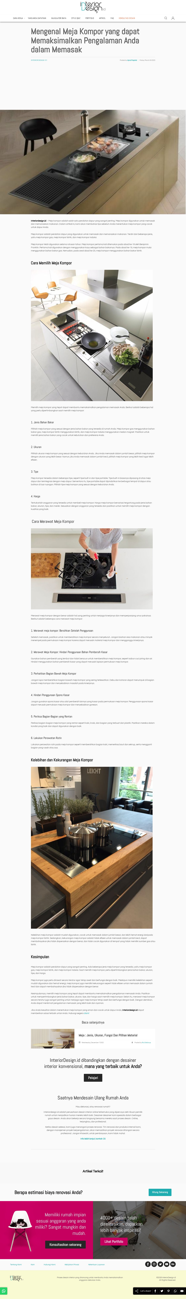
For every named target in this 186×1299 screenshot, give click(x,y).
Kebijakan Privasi (72, 1265)
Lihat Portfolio (114, 1241)
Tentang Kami (16, 1265)
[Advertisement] (93, 88)
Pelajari (93, 1077)
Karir (33, 1265)
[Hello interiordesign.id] (3, 1291)
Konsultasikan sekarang (65, 1244)
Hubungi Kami (50, 1265)
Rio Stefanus (146, 1042)
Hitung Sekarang (160, 1192)
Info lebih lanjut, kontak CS (93, 1139)
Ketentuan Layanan (96, 1265)
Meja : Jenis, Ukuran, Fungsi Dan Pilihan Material (108, 1035)
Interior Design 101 (39, 60)
